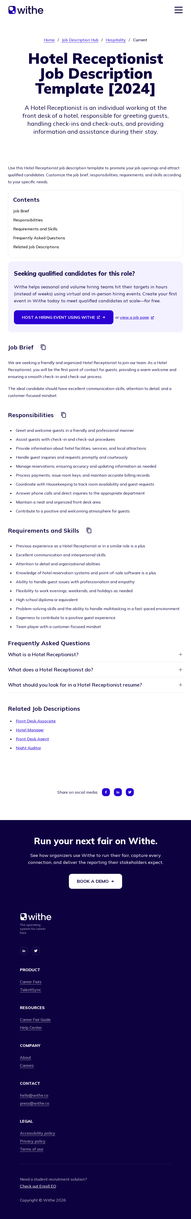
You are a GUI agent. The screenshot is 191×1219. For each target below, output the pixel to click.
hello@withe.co (34, 1095)
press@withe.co (34, 1103)
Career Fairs (31, 981)
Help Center (31, 1027)
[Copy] (43, 347)
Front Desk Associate (36, 720)
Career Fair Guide (35, 1019)
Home (49, 39)
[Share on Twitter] (130, 792)
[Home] (26, 9)
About (25, 1057)
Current (140, 39)
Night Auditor (28, 747)
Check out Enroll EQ (38, 1186)
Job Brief (21, 210)
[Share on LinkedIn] (118, 792)
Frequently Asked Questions (39, 237)
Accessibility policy (37, 1133)
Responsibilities (28, 219)
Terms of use (31, 1149)
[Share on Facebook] (106, 792)
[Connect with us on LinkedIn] (24, 951)
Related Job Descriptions (36, 246)
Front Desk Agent (32, 738)
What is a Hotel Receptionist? (43, 654)
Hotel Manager (30, 729)
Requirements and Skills (35, 228)
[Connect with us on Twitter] (36, 951)
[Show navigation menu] (178, 10)
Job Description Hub (80, 39)
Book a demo (93, 881)
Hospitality (116, 39)
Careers (27, 1065)
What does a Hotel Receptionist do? (50, 669)
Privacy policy (33, 1141)
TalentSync (30, 989)
